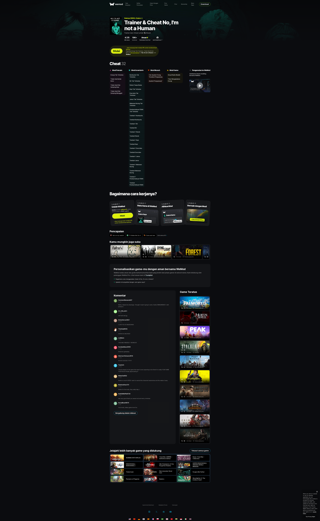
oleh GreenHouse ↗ (157, 40)
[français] (153, 519)
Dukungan (175, 505)
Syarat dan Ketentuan (148, 505)
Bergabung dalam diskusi (126, 413)
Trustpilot (148, 275)
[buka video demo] (199, 85)
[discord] (149, 512)
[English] (130, 519)
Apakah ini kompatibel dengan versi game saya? (130, 282)
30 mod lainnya (134, 52)
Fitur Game (166, 4)
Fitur (175, 4)
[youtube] (171, 512)
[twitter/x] (156, 512)
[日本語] (167, 519)
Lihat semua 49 (161, 235)
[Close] (317, 492)
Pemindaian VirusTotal (144, 40)
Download (205, 4)
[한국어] (144, 519)
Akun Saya (192, 4)
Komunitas (184, 4)
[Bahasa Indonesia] (181, 519)
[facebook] (164, 512)
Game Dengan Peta (154, 4)
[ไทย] (190, 519)
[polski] (158, 519)
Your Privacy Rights (310, 516)
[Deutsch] (139, 519)
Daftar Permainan (140, 4)
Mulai (116, 51)
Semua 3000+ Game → (133, 18)
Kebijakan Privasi (163, 505)
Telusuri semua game (200, 451)
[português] (162, 519)
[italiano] (186, 519)
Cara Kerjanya (127, 4)
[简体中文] (134, 519)
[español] (148, 519)
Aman (144, 37)
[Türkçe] (172, 519)
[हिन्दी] (176, 519)
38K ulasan (127, 40)
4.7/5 (127, 37)
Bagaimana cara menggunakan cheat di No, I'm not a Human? (135, 279)
